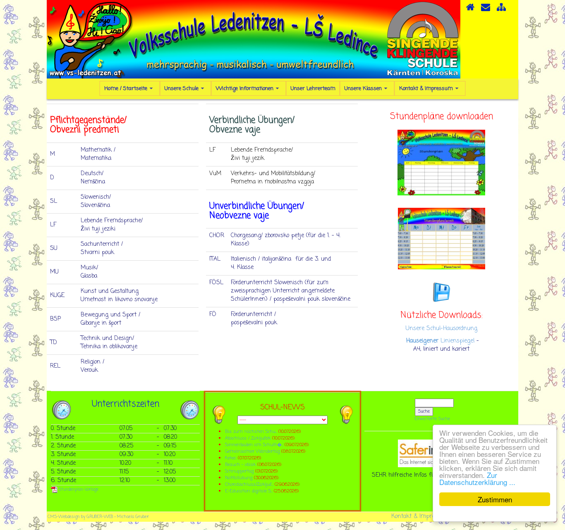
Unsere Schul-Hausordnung (441, 328)
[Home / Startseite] (470, 9)
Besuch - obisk (240, 464)
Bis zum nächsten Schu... (251, 431)
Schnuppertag (239, 471)
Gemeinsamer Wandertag (253, 451)
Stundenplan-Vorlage (77, 490)
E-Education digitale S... (248, 490)
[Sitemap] (501, 9)
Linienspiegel (440, 341)
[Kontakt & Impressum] (485, 9)
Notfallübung (238, 477)
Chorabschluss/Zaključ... (249, 484)
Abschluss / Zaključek (248, 438)
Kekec (231, 457)
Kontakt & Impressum (420, 516)
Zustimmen (495, 499)
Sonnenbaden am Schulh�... (254, 444)
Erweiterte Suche (432, 419)
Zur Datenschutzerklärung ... (477, 478)
